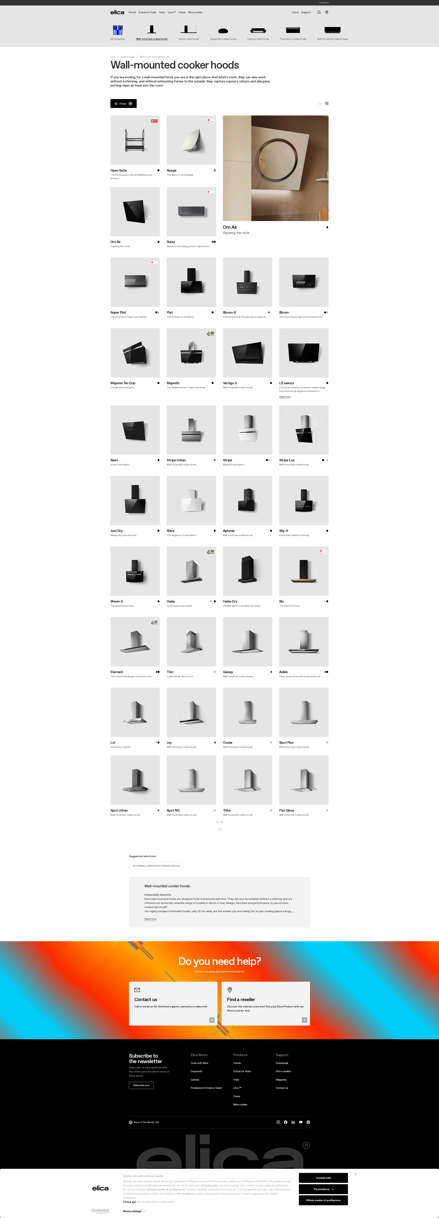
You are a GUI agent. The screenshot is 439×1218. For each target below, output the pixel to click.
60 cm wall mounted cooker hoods (156, 1073)
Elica (112, 56)
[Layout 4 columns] (327, 103)
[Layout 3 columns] (320, 103)
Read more (150, 1126)
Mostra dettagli (132, 1211)
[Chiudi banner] (355, 1174)
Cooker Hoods (127, 56)
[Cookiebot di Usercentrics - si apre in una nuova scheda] (100, 1211)
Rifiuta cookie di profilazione (323, 1200)
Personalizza (321, 1188)
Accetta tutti (323, 1177)
